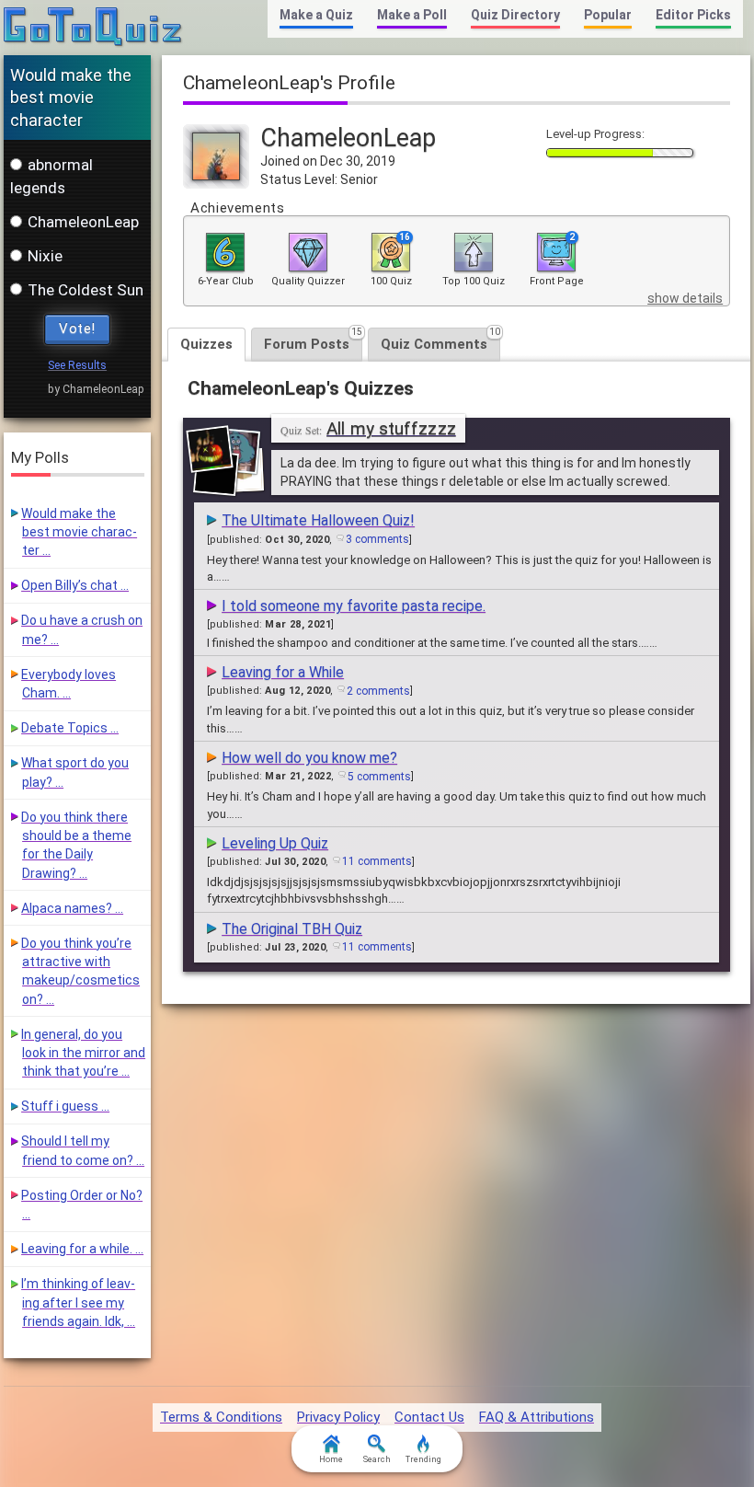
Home (331, 1459)
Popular (608, 14)
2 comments (378, 691)
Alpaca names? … (72, 908)
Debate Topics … (70, 727)
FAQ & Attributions (536, 1417)
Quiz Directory (515, 14)
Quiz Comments (440, 340)
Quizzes (206, 344)
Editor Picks (693, 14)
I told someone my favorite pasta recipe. (354, 606)
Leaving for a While (283, 672)
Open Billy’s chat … (75, 585)
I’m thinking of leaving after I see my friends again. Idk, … (78, 1302)
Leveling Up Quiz (275, 843)
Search (377, 1459)
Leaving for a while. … (82, 1248)
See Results (77, 365)
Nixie (45, 256)
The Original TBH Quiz (292, 929)
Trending (423, 1459)
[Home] (93, 27)
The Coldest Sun (85, 290)
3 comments (377, 539)
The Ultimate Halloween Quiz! (318, 520)
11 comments (377, 861)
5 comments (379, 776)
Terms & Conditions (221, 1417)
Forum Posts (313, 340)
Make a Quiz (316, 14)
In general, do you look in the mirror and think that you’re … (83, 1053)
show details (685, 298)
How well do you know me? (309, 758)
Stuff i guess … (65, 1106)
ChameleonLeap (83, 222)
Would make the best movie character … (79, 532)
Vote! (77, 328)
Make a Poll (412, 14)
